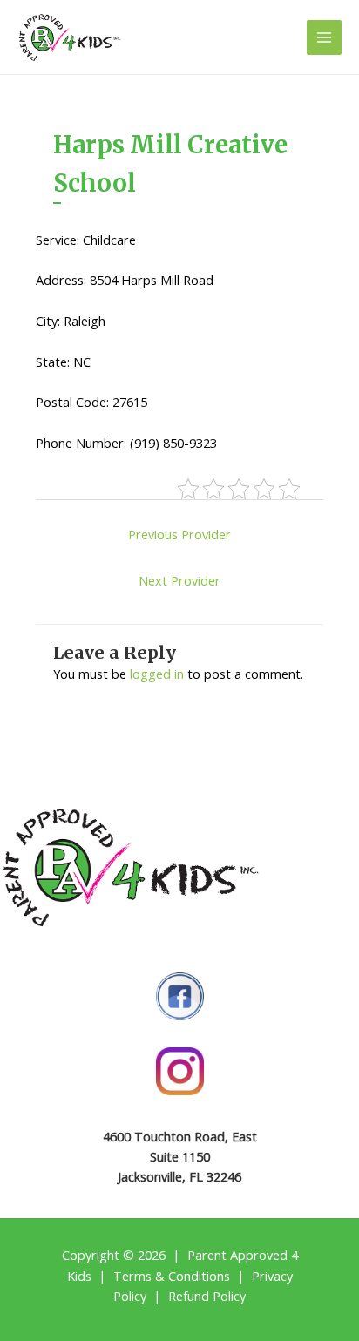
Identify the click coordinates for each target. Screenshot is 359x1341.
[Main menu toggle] (324, 37)
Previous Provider (179, 534)
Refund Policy (207, 1295)
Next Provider (179, 580)
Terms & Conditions (171, 1275)
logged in (157, 673)
